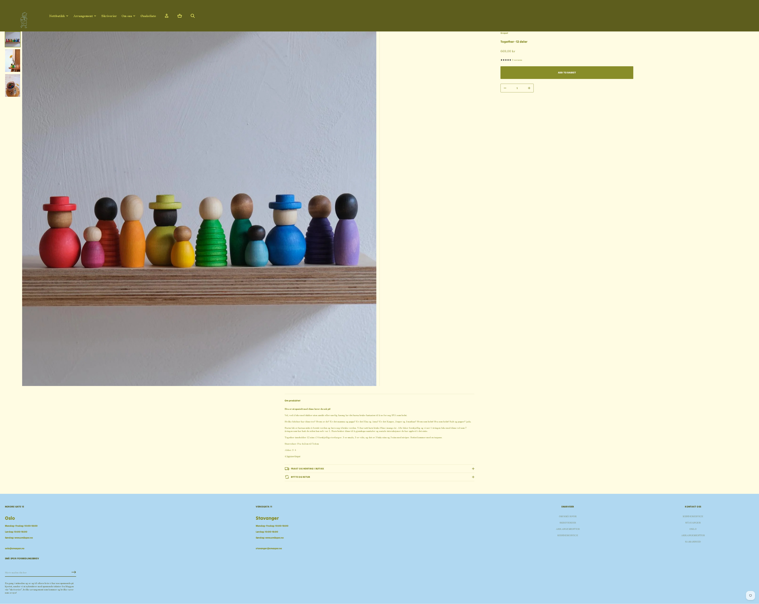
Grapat (504, 32)
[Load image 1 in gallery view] (12, 39)
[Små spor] (23, 18)
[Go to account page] (166, 15)
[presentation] (199, 208)
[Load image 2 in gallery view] (12, 60)
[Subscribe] (73, 572)
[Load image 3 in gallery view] (12, 85)
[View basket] (179, 15)
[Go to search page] (192, 15)
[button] (179, 15)
